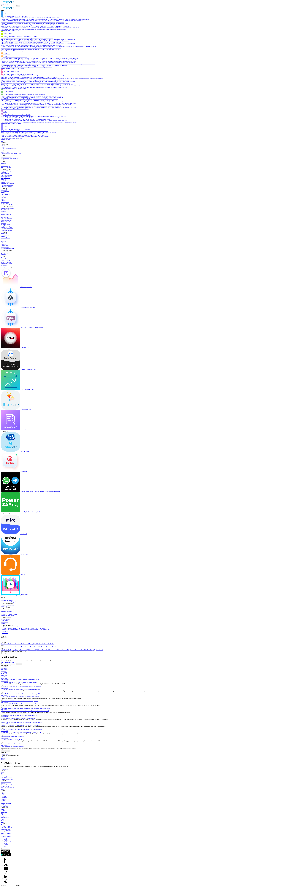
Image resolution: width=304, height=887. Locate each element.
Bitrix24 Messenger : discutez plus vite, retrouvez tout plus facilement (18, 718)
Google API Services (6, 830)
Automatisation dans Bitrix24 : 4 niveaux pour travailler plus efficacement (19, 682)
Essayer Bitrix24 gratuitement (8, 662)
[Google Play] (6, 855)
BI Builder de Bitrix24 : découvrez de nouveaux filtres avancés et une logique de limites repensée (25, 711)
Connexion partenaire (6, 836)
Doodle (2, 819)
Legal (5, 839)
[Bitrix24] (7, 2)
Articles (3, 793)
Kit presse (3, 775)
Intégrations (3, 265)
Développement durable (7, 779)
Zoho (2, 813)
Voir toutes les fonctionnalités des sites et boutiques (13, 88)
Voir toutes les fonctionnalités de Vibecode (11, 138)
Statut (2, 789)
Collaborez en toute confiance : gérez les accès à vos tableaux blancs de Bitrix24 (21, 732)
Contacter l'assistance (6, 786)
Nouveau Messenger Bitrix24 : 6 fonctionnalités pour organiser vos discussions (20, 689)
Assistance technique (6, 782)
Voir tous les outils (5, 139)
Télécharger (4, 804)
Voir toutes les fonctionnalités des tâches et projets (13, 51)
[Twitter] (6, 865)
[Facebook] (5, 861)
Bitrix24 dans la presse (6, 777)
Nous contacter (4, 776)
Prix (2, 141)
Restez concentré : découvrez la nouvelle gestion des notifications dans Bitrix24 (20, 725)
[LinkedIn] (5, 878)
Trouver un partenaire (6, 833)
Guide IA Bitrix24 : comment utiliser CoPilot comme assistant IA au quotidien (20, 696)
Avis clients (3, 796)
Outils (2, 772)
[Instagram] (5, 874)
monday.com (4, 812)
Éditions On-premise (6, 803)
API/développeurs (5, 829)
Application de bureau (6, 827)
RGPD (5, 843)
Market (2, 824)
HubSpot (3, 816)
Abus (5, 846)
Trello (2, 814)
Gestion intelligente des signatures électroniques (12, 746)
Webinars (3, 783)
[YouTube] (6, 870)
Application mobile (5, 826)
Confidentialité (7, 841)
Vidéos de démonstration (7, 785)
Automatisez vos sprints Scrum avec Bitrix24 (12, 739)
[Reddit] (6, 882)
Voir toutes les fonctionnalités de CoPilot (11, 123)
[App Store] (5, 852)
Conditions (6, 840)
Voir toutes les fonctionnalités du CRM (10, 30)
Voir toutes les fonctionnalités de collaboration (12, 68)
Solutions (3, 795)
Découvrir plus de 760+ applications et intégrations (13, 595)
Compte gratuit (4, 4)
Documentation (4, 806)
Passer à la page (5, 751)
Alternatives (4, 797)
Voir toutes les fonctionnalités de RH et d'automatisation (14, 109)
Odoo (2, 822)
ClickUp (3, 810)
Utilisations (3, 799)
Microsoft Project (5, 817)
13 (7, 754)
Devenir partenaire (5, 834)
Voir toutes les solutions (6, 263)
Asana (2, 809)
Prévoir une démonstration (7, 787)
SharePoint (3, 820)
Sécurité (6, 844)
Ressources (3, 800)
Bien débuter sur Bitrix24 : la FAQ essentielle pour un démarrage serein (18, 703)
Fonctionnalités (4, 681)
